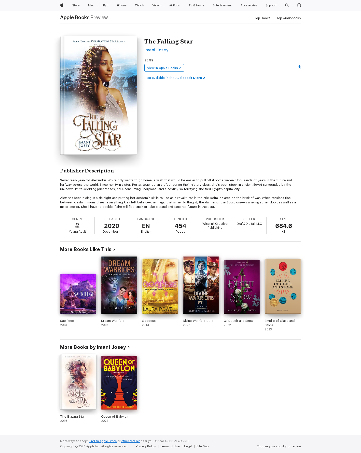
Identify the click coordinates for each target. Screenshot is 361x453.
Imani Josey (156, 49)
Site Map (202, 446)
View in (162, 68)
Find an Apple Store (103, 441)
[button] (287, 5)
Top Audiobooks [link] (288, 18)
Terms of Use (170, 446)
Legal (188, 446)
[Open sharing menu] (299, 68)
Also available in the (173, 78)
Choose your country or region (279, 446)
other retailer (130, 441)
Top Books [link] (262, 18)
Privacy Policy (146, 446)
